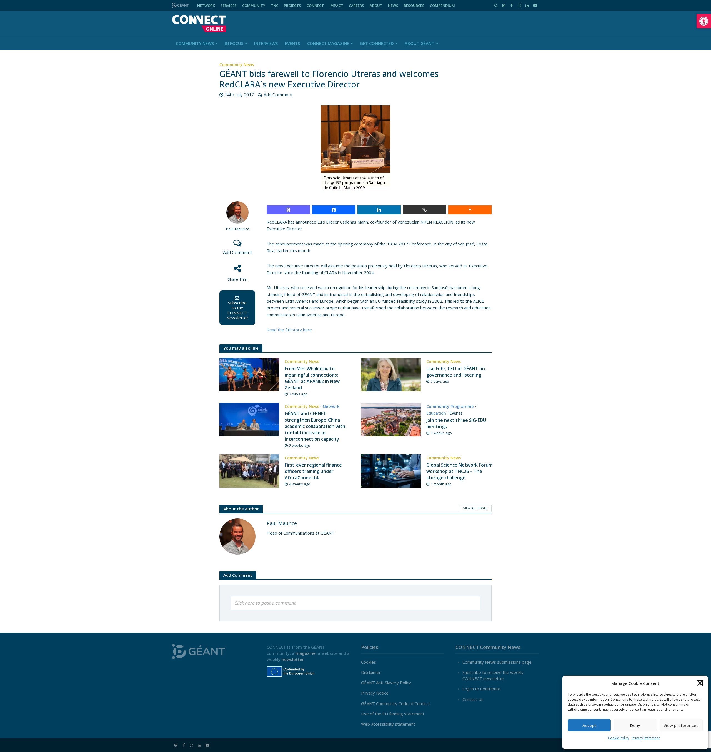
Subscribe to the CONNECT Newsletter (237, 310)
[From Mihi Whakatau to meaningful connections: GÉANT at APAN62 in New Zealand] (249, 374)
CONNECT (315, 5)
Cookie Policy (618, 738)
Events (292, 43)
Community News (195, 43)
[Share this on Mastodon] (288, 209)
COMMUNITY (253, 5)
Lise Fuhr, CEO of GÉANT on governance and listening (455, 371)
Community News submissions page (497, 662)
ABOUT (376, 5)
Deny (635, 725)
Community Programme (450, 406)
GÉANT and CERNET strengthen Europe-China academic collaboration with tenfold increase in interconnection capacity (315, 426)
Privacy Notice (375, 693)
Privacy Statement (646, 738)
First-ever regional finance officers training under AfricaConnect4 (313, 471)
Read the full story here (289, 329)
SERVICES (229, 5)
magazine (306, 653)
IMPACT (336, 5)
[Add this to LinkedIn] (379, 209)
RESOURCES (414, 5)
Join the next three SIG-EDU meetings (456, 423)
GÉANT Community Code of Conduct (395, 703)
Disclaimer (371, 672)
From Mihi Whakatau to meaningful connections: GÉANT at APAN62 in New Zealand (312, 378)
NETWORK (206, 5)
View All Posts (475, 508)
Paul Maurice (237, 229)
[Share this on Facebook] (334, 209)
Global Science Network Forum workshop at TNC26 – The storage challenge (459, 471)
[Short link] (424, 209)
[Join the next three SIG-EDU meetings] (391, 419)
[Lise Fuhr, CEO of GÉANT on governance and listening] (391, 374)
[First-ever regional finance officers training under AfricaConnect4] (249, 470)
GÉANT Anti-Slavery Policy (386, 682)
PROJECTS (292, 5)
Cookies (368, 662)
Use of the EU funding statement (392, 713)
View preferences (681, 725)
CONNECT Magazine (328, 43)
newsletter (293, 659)
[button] (704, 21)
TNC (274, 5)
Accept (589, 725)
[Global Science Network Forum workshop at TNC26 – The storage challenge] (391, 470)
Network (331, 406)
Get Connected (377, 43)
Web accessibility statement (388, 724)
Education (436, 413)
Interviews (266, 43)
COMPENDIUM (442, 5)
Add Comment (278, 95)
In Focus (234, 43)
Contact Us (473, 699)
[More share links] (470, 209)
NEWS (393, 5)
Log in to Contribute (481, 688)
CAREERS (356, 5)
